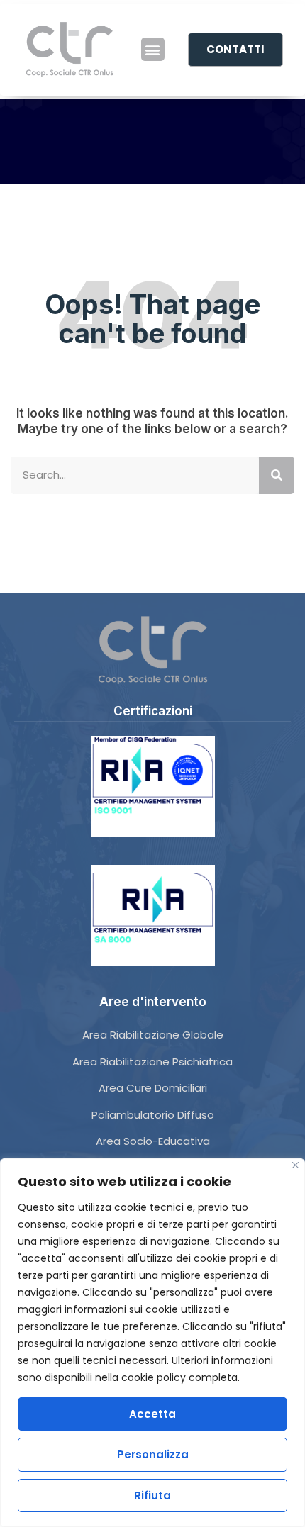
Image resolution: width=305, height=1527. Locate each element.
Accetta (152, 1413)
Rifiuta (152, 1495)
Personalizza (153, 1454)
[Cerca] (276, 475)
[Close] (295, 1165)
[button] (153, 49)
